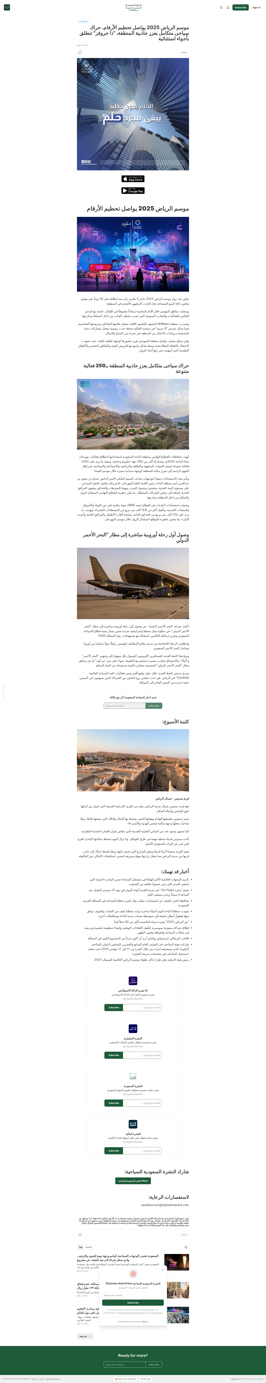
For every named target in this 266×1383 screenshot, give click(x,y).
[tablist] (85, 1247)
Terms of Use (148, 1309)
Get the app (145, 1379)
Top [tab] (80, 1247)
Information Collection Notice (132, 1312)
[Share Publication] (228, 7)
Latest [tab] (88, 1247)
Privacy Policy (156, 1312)
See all (83, 1336)
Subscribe (240, 7)
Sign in (256, 7)
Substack (235, 1379)
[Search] (221, 7)
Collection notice (53, 1379)
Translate (83, 21)
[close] (162, 1269)
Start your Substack (127, 1379)
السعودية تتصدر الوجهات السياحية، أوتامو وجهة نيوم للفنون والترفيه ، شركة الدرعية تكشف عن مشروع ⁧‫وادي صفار (117, 1258)
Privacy (34, 1379)
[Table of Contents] (3, 691)
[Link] (179, 208)
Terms (41, 1379)
